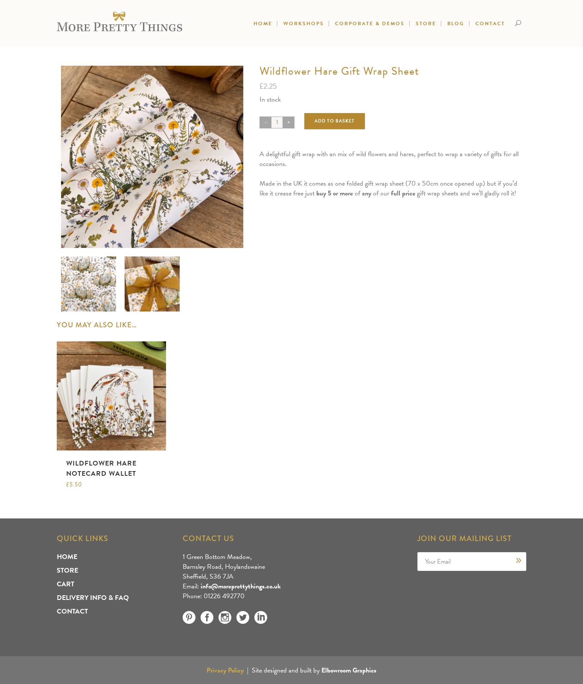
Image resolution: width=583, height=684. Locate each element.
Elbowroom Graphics (348, 670)
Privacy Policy (225, 670)
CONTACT (72, 611)
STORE (67, 570)
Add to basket (335, 121)
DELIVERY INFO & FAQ (93, 598)
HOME (67, 557)
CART (65, 584)
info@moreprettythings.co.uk (241, 586)
